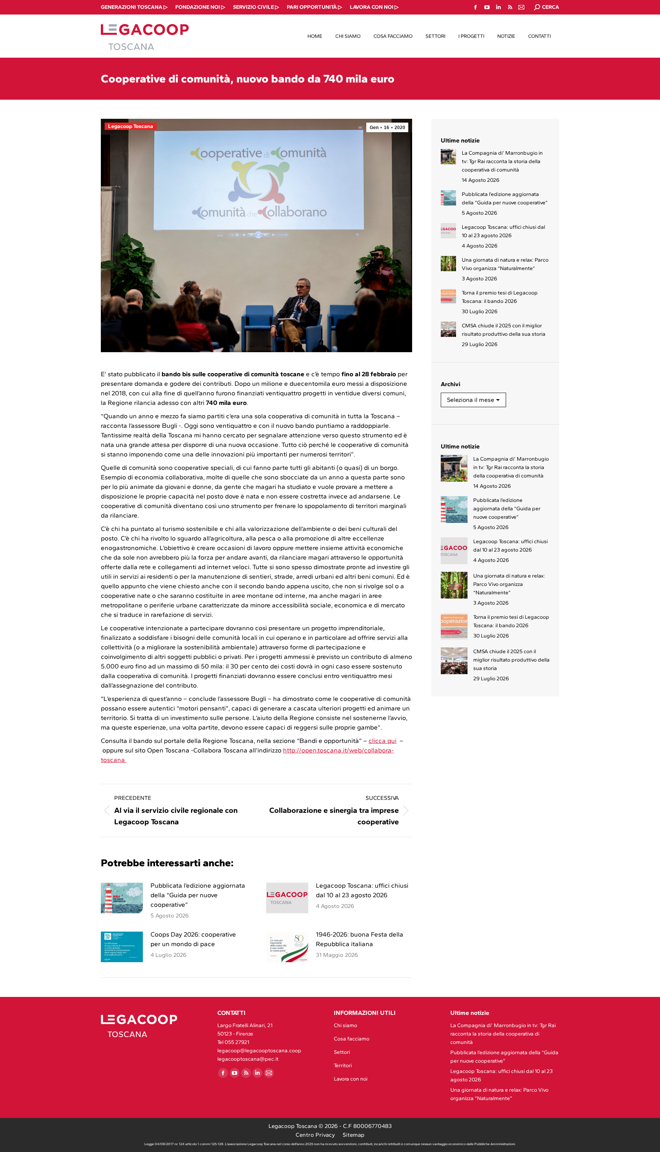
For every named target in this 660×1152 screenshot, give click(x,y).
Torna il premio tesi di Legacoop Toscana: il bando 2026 (500, 297)
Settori (342, 1052)
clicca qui (382, 740)
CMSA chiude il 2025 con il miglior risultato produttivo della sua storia (503, 329)
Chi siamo (345, 1025)
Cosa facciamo (351, 1039)
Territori (343, 1065)
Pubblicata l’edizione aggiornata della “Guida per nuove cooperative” (197, 895)
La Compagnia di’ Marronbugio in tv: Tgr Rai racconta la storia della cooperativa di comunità (502, 161)
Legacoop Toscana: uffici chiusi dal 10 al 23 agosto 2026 (362, 890)
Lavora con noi (350, 1079)
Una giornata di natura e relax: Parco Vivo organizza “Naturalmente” (505, 264)
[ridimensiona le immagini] (122, 898)
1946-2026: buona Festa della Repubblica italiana (359, 939)
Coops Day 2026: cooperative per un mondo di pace (193, 939)
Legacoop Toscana (130, 126)
